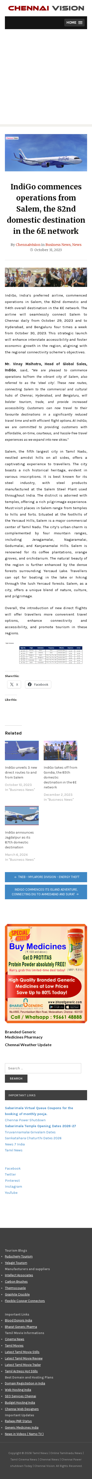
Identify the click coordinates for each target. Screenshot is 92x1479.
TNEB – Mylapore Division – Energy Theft (48, 877)
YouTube (11, 1193)
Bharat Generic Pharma (21, 1327)
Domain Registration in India (25, 1383)
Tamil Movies (14, 1345)
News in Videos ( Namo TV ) (24, 1434)
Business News (58, 244)
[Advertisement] (46, 78)
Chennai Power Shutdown (25, 1120)
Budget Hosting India (20, 1402)
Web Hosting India (18, 1390)
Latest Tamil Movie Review (23, 1358)
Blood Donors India (18, 1320)
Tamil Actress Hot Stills (21, 1371)
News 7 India (15, 1144)
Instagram (13, 1186)
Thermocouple (15, 1288)
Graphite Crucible (17, 1294)
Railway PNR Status (18, 1421)
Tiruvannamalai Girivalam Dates (30, 1132)
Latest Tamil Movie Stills (22, 1352)
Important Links (22, 1095)
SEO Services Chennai (20, 1396)
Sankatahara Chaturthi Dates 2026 (33, 1138)
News (76, 244)
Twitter (10, 1174)
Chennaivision (28, 244)
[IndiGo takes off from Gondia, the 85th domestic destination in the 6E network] (61, 750)
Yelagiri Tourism (16, 1263)
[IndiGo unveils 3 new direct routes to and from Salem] (22, 750)
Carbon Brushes (16, 1281)
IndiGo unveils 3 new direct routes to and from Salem (21, 772)
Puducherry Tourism (19, 1256)
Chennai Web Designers (22, 1409)
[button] (74, 22)
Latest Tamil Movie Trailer (23, 1365)
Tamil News (14, 1150)
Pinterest (12, 1181)
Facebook (13, 1168)
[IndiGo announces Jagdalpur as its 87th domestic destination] (22, 815)
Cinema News (14, 1339)
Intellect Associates (19, 1275)
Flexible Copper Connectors (25, 1301)
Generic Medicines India (22, 1427)
